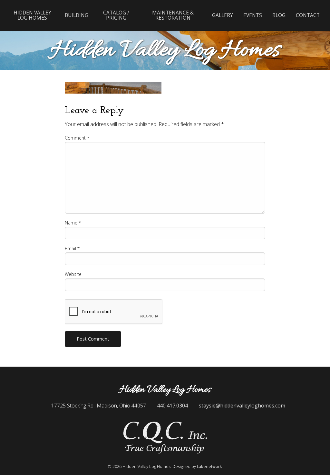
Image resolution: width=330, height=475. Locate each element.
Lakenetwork (209, 466)
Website (73, 274)
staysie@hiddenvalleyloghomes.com (242, 405)
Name (73, 223)
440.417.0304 (172, 405)
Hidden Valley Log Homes (32, 15)
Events (252, 15)
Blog (279, 15)
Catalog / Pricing (116, 15)
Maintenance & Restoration (173, 15)
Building (76, 15)
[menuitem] (32, 15)
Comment (77, 138)
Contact (308, 15)
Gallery (222, 15)
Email (72, 248)
